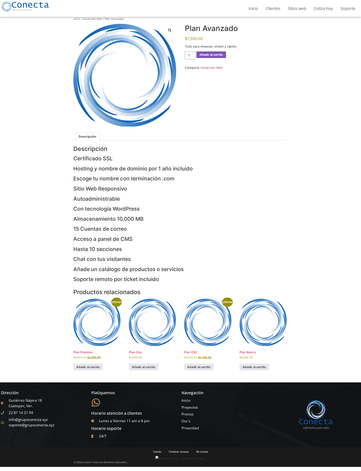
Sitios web (297, 8)
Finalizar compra (179, 451)
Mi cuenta (202, 451)
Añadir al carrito (211, 55)
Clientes (273, 8)
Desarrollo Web (92, 19)
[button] (169, 30)
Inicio (253, 8)
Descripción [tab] (87, 136)
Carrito (157, 451)
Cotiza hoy (323, 8)
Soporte (348, 8)
